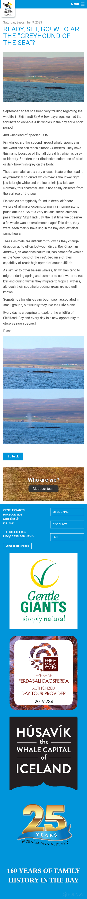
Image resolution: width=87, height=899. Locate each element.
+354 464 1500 (17, 532)
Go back (13, 456)
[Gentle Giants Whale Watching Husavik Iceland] (8, 9)
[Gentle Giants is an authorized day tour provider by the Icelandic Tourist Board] (43, 672)
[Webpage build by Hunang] (72, 895)
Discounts (60, 524)
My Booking (61, 511)
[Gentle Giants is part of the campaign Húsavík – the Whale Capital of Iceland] (43, 753)
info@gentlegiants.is (18, 536)
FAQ (55, 537)
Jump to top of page (17, 546)
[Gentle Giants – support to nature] (43, 591)
